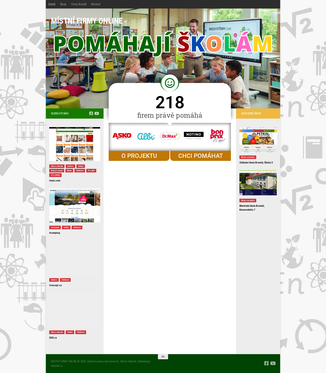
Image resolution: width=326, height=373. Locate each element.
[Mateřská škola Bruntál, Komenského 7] (258, 182)
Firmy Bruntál (78, 4)
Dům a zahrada (57, 166)
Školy (63, 4)
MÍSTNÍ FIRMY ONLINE (87, 21)
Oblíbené (79, 171)
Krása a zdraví (56, 171)
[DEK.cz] (74, 310)
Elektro (70, 166)
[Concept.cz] (74, 258)
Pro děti (91, 171)
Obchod (95, 4)
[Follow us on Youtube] (96, 113)
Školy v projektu (248, 157)
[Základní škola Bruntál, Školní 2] (258, 139)
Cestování (55, 227)
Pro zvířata (55, 175)
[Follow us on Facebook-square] (91, 113)
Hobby (80, 166)
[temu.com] (74, 144)
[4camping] (74, 205)
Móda (69, 171)
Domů (51, 4)
